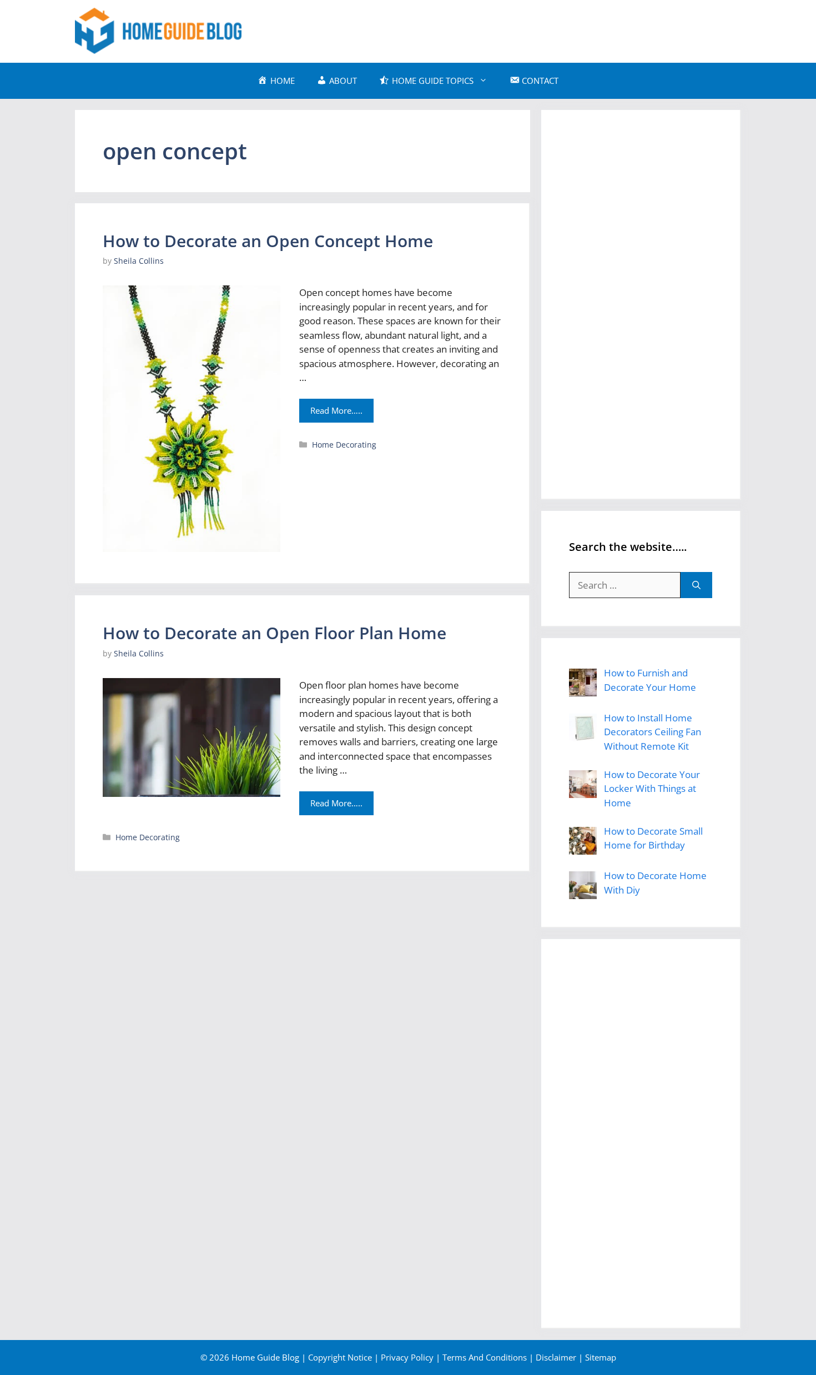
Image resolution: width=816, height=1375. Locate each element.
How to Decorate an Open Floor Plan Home (274, 632)
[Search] (696, 585)
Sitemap (600, 1357)
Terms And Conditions (484, 1357)
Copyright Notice (340, 1357)
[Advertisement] (539, 29)
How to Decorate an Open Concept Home (268, 240)
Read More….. (336, 410)
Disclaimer (556, 1357)
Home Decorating (344, 444)
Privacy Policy (407, 1357)
